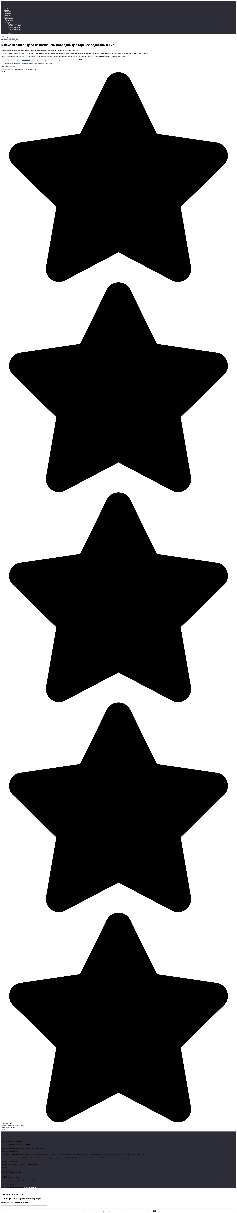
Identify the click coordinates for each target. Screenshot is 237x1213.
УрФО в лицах (8, 20)
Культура (7, 15)
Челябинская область (15, 26)
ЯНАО (9, 33)
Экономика (7, 13)
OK (155, 1211)
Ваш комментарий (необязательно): (14, 1203)
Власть (6, 10)
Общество (7, 12)
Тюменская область (14, 27)
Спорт (6, 17)
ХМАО (10, 31)
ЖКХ (13, 69)
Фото (6, 8)
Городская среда (11, 40)
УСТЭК (34, 69)
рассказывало (26, 60)
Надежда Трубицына (7, 1125)
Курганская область (14, 29)
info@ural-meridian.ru (31, 1187)
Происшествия (9, 19)
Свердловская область (15, 24)
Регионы (7, 22)
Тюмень (29, 69)
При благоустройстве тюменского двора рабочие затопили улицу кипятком (28, 63)
